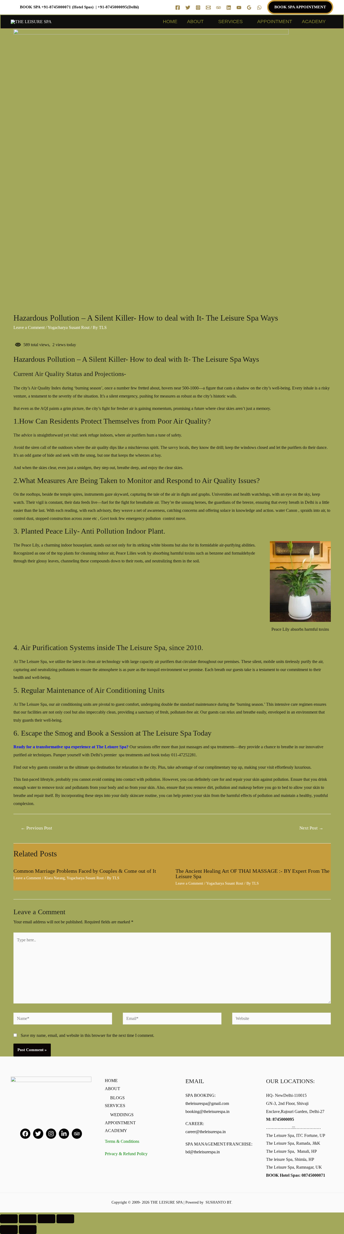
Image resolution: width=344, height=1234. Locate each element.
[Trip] (218, 7)
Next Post (311, 828)
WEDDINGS (122, 1114)
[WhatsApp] (259, 7)
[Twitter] (187, 7)
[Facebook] (177, 7)
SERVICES (230, 21)
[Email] (208, 7)
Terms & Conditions (122, 1141)
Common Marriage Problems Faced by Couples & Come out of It (84, 871)
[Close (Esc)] (9, 1218)
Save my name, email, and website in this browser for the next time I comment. (87, 1035)
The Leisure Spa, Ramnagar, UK (294, 1167)
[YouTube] (238, 7)
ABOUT (195, 21)
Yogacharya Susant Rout (68, 327)
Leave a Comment (29, 327)
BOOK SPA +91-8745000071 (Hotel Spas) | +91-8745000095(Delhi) (79, 7)
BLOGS (117, 1097)
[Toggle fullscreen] (46, 1218)
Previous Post (36, 828)
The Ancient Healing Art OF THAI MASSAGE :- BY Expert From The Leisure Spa (252, 873)
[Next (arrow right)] (28, 1229)
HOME (170, 21)
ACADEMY (314, 21)
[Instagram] (198, 7)
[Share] (28, 1218)
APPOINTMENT (274, 21)
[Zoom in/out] (65, 1218)
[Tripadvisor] (77, 1134)
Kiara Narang (54, 878)
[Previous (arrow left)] (9, 1229)
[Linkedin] (228, 7)
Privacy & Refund (126, 1153)
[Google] (249, 7)
